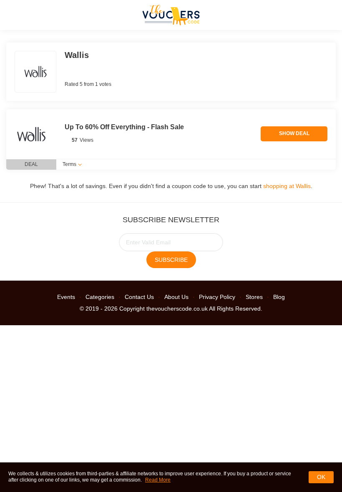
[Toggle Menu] (12, 15)
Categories (100, 297)
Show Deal (294, 133)
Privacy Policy (217, 297)
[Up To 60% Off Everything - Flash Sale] (31, 134)
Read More (158, 480)
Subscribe (171, 259)
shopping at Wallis (287, 186)
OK (321, 477)
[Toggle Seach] (329, 15)
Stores (254, 297)
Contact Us (139, 297)
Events (66, 297)
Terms (69, 164)
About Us (176, 297)
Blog (279, 297)
